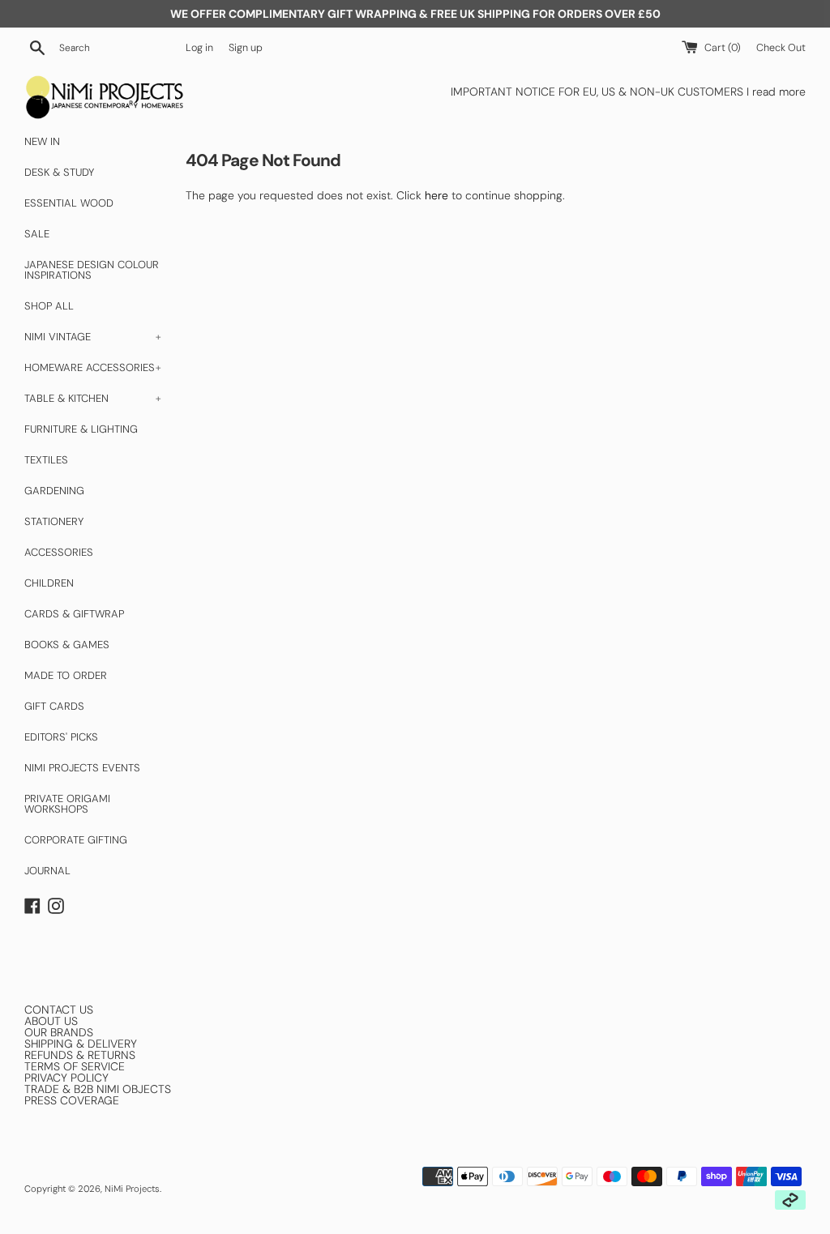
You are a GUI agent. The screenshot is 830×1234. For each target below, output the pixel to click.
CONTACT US (58, 1009)
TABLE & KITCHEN (92, 398)
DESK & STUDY (59, 172)
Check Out (781, 47)
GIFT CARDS (54, 706)
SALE (36, 234)
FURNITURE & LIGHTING (81, 429)
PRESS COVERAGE (71, 1100)
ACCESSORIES (58, 552)
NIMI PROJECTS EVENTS (82, 768)
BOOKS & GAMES (66, 644)
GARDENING (54, 490)
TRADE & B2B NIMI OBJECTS (97, 1089)
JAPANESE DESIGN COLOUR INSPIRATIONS (91, 270)
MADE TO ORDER (65, 675)
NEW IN (42, 141)
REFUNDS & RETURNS (79, 1055)
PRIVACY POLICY (66, 1077)
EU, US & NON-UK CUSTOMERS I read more (694, 91)
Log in (199, 47)
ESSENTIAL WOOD (68, 203)
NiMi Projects (132, 1188)
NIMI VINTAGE (92, 337)
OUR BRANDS (58, 1032)
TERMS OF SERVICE (74, 1066)
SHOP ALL (49, 306)
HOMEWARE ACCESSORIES (92, 367)
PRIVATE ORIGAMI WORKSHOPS (67, 804)
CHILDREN (49, 583)
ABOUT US (51, 1021)
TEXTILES (46, 460)
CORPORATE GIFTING (75, 840)
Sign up (246, 47)
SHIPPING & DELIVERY (80, 1043)
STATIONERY (53, 521)
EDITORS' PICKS (61, 737)
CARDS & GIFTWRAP (74, 614)
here (436, 195)
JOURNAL (47, 870)
